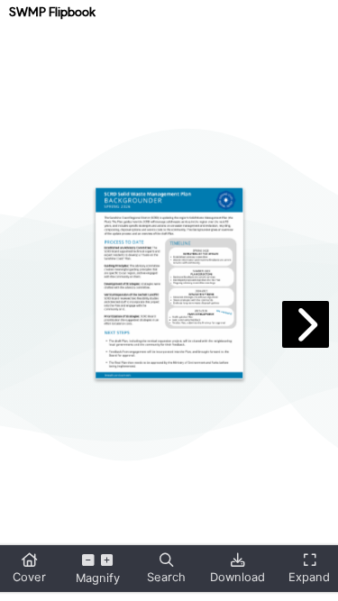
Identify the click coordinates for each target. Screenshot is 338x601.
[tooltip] (29, 568)
